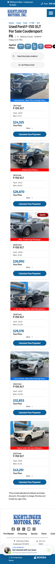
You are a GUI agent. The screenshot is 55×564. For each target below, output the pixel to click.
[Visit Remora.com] (40, 558)
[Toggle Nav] (51, 13)
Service (34, 534)
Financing (22, 534)
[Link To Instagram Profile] (34, 528)
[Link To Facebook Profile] (13, 528)
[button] (2, 545)
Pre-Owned (9, 534)
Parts (44, 534)
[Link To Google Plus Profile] (23, 528)
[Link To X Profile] (18, 528)
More (28, 128)
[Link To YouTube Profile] (29, 528)
